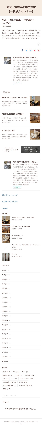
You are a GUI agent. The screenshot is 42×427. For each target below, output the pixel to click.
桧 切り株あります (8, 131)
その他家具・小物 (9, 382)
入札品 (18, 375)
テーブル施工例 (25, 385)
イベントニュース (26, 378)
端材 (5, 378)
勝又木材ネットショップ (9, 195)
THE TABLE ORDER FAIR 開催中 (13, 114)
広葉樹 (6, 389)
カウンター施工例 (9, 385)
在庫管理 (6, 372)
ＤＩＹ (25, 372)
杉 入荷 (14, 254)
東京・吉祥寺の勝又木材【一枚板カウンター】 (21, 9)
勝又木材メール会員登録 (9, 201)
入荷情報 (29, 375)
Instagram (5, 208)
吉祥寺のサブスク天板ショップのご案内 (14, 97)
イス (14, 378)
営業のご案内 (8, 375)
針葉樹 (23, 382)
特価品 (16, 372)
